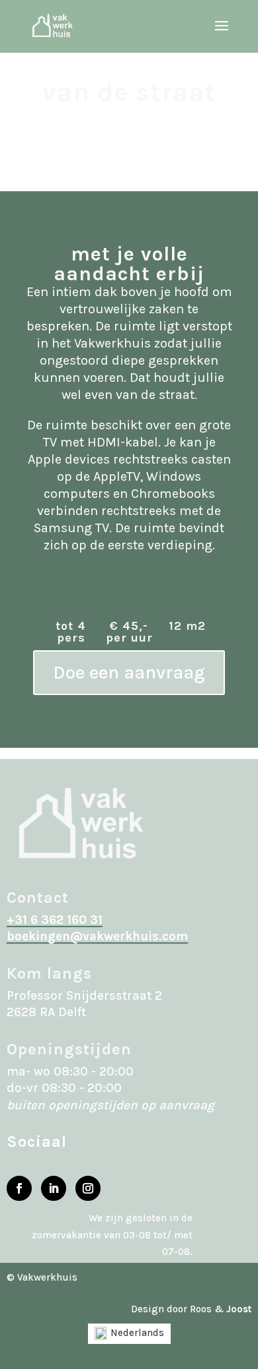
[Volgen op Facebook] (19, 1188)
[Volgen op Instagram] (88, 1188)
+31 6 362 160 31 (55, 920)
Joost (238, 1309)
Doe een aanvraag (129, 672)
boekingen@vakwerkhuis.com (97, 936)
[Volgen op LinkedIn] (53, 1188)
